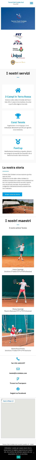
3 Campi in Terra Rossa (18, 96)
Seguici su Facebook (18, 393)
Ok (18, 457)
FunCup (18, 148)
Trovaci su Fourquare (18, 383)
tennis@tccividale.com (18, 373)
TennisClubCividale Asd (16, 2)
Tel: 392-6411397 (18, 363)
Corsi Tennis (18, 122)
